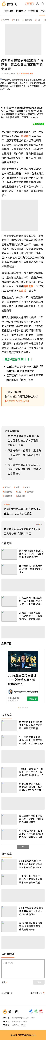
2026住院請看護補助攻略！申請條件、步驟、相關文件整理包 (31, 911)
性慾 (17, 487)
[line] (36, 1011)
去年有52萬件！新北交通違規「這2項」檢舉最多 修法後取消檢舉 (31, 554)
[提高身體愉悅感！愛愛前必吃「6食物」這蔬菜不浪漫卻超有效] (9, 819)
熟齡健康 (30, 491)
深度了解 (33, 698)
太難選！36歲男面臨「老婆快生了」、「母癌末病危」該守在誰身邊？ (31, 616)
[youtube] (41, 1011)
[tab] (18, 707)
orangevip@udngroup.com (23, 1017)
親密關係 (8, 491)
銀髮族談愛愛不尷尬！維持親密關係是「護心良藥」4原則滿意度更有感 (31, 787)
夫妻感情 (8, 496)
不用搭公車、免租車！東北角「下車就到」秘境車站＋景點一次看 (30, 879)
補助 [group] (38, 19)
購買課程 (29, 4)
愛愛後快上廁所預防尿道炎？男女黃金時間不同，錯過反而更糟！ (30, 725)
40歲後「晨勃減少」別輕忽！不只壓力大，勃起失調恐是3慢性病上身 (31, 772)
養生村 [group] (6, 19)
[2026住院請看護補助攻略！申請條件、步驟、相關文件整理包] (9, 911)
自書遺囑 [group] (28, 19)
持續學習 (21, 11)
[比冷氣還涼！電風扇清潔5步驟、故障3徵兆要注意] (9, 569)
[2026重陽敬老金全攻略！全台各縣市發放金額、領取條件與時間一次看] (9, 864)
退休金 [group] (16, 19)
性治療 (7, 487)
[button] (42, 3)
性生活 (27, 487)
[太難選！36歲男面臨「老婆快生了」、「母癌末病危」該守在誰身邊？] (9, 616)
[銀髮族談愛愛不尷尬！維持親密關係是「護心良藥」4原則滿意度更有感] (9, 787)
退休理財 (8, 11)
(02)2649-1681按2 (19, 1021)
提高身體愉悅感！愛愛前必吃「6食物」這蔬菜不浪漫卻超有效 (31, 819)
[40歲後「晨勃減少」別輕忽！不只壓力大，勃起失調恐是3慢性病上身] (9, 772)
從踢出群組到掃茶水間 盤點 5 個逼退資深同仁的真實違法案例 (31, 926)
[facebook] (31, 1011)
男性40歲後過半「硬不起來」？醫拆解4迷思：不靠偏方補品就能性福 (31, 834)
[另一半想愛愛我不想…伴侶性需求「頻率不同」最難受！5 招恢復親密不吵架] (9, 740)
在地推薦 (33, 11)
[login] (37, 3)
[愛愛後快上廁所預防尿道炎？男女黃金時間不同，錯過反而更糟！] (9, 725)
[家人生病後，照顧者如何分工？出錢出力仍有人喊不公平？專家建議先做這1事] (9, 601)
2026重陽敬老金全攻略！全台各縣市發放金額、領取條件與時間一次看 (30, 864)
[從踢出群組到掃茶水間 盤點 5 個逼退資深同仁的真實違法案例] (9, 926)
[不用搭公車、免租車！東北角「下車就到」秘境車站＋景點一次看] (9, 879)
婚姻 (19, 491)
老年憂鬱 (21, 496)
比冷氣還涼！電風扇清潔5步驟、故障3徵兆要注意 (31, 569)
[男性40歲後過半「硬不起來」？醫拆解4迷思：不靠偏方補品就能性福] (9, 834)
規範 (3, 982)
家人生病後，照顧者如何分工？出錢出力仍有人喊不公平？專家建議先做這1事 (30, 601)
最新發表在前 (36, 992)
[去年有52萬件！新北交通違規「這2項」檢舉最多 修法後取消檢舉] (9, 554)
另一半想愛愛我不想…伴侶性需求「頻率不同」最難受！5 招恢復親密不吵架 (31, 740)
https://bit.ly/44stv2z (17, 401)
